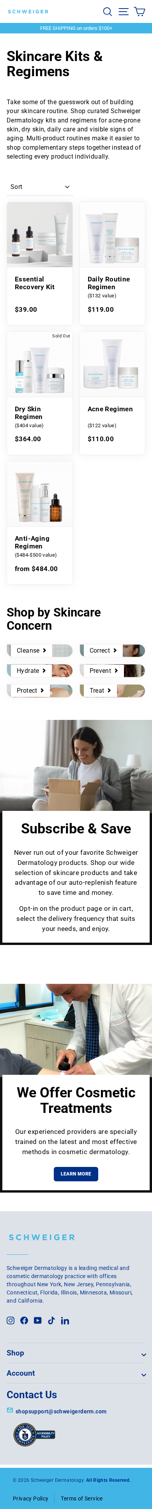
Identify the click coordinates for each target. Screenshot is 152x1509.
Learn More (76, 1174)
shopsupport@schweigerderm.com (61, 1411)
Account (21, 1373)
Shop (15, 1352)
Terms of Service (82, 1498)
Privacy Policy (30, 1498)
